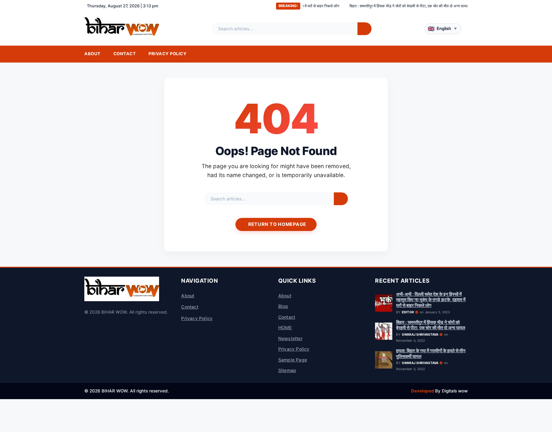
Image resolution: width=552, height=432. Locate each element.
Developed (423, 390)
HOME (285, 327)
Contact (124, 53)
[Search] (364, 28)
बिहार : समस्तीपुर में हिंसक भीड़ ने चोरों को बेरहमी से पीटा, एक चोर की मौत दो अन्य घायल (393, 6)
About (92, 53)
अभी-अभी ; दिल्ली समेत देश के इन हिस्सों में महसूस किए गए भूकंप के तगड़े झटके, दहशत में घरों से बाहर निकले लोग (430, 300)
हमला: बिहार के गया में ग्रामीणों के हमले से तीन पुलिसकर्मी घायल (430, 353)
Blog (283, 306)
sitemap (287, 370)
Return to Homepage (277, 224)
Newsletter (290, 338)
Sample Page (292, 359)
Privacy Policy (168, 53)
